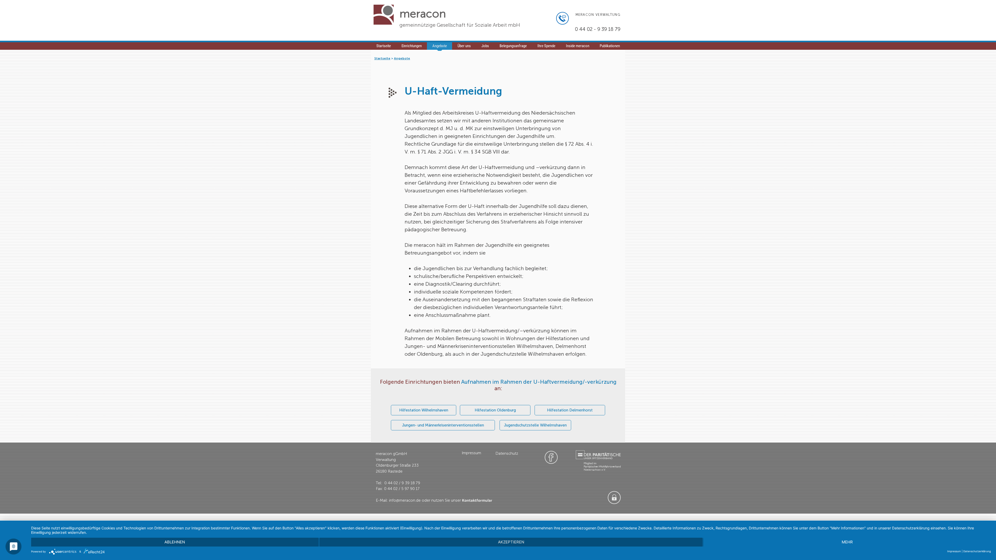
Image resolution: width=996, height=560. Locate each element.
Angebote (402, 58)
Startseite (382, 58)
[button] (485, 47)
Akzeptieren (511, 542)
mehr (847, 542)
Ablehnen (174, 542)
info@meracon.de (405, 500)
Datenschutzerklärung (977, 551)
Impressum (954, 551)
